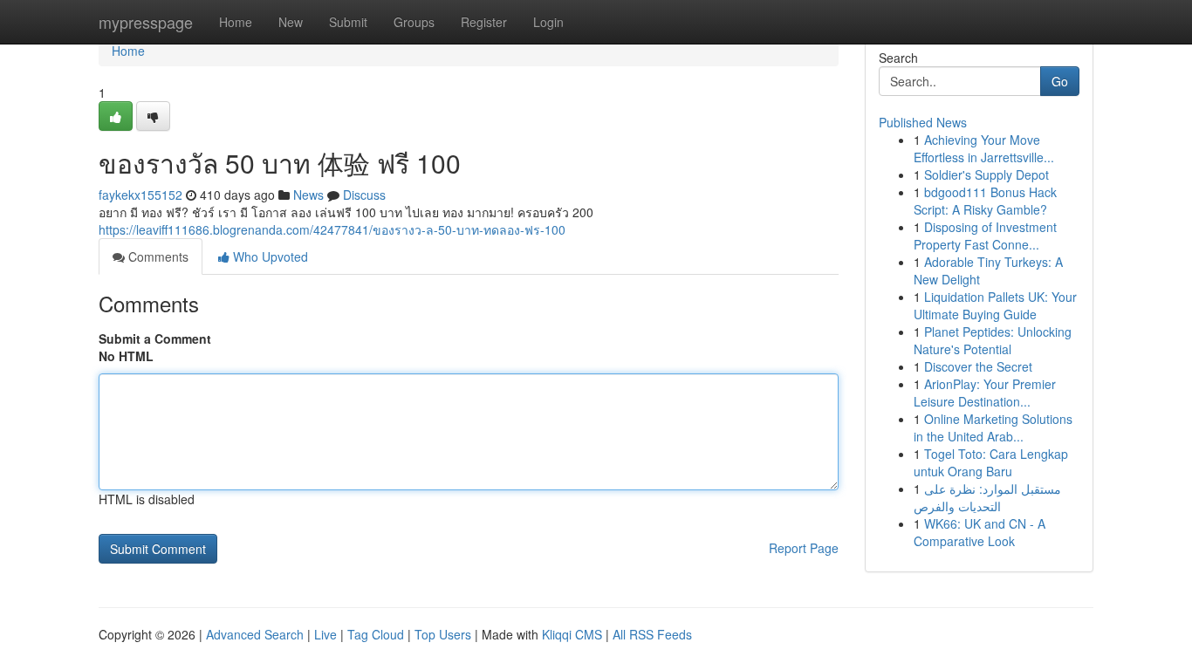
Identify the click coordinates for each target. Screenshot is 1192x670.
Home (235, 22)
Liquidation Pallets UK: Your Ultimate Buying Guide (995, 305)
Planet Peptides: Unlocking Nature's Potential (993, 340)
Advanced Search (255, 634)
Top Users (442, 634)
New (290, 22)
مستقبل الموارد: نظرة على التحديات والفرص (987, 497)
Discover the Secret (978, 366)
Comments (156, 256)
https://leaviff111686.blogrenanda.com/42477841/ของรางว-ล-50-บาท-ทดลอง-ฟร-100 (332, 229)
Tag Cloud (375, 634)
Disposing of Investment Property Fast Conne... (985, 235)
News (308, 194)
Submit (348, 22)
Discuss (364, 194)
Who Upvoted (268, 256)
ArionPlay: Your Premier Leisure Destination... (985, 392)
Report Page (804, 548)
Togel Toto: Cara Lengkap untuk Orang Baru (991, 462)
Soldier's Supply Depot (986, 174)
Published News (923, 122)
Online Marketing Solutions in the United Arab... (993, 427)
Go (1060, 81)
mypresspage (146, 21)
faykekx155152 (140, 194)
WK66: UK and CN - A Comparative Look (979, 532)
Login (548, 22)
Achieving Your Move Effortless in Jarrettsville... (984, 148)
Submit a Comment (155, 338)
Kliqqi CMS (572, 634)
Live (325, 634)
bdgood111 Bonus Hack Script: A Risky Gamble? (985, 200)
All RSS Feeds (652, 634)
